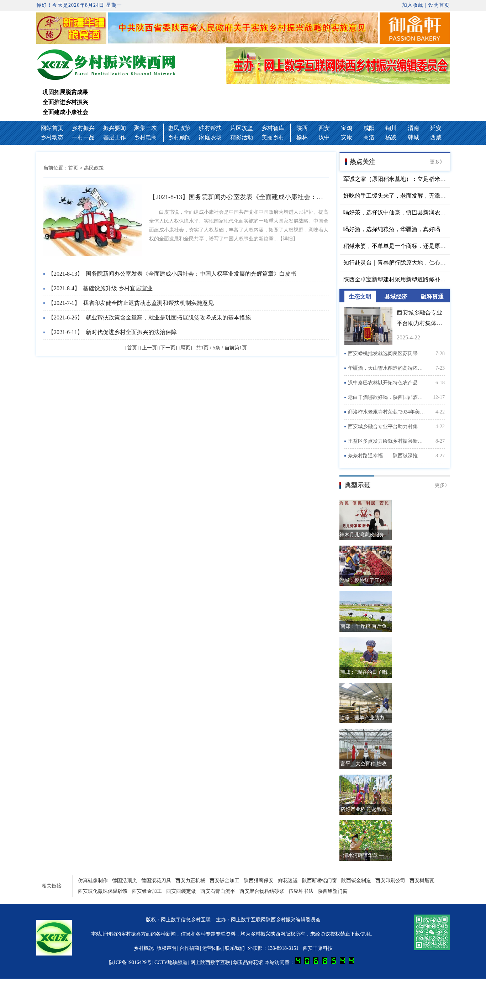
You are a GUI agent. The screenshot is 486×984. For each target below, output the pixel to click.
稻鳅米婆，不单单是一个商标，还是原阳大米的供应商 (411, 246)
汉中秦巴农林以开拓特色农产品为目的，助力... (387, 382)
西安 (324, 128)
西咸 (436, 137)
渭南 (413, 128)
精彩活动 (241, 137)
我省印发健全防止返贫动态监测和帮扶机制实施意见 (131, 303)
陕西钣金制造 (356, 880)
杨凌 (391, 137)
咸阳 (369, 128)
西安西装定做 (181, 891)
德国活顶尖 (124, 880)
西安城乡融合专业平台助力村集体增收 (387, 426)
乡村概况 (144, 948)
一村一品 (83, 137)
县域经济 (396, 296)
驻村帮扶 (210, 128)
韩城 (413, 137)
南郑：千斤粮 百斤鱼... (365, 626)
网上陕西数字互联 (210, 962)
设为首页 (439, 5)
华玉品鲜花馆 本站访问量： (264, 962)
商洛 (369, 137)
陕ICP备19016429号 (130, 962)
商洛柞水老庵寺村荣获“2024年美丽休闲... (387, 412)
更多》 (437, 162)
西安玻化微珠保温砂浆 (103, 891)
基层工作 (114, 137)
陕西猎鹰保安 (259, 880)
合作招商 (189, 948)
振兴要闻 (114, 128)
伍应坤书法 (301, 891)
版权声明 (166, 948)
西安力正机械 (190, 880)
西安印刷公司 (390, 880)
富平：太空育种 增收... (365, 763)
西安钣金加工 (224, 880)
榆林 (302, 137)
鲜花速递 (288, 880)
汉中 (324, 137)
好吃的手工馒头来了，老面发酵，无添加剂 (397, 196)
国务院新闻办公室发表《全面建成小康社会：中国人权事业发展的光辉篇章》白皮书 (172, 274)
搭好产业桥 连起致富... (365, 809)
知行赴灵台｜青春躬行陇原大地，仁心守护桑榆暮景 (408, 263)
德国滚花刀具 (156, 880)
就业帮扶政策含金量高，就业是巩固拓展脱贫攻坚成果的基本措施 (149, 317)
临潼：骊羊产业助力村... (365, 717)
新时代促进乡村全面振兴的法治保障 (112, 332)
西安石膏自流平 (217, 891)
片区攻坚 (241, 128)
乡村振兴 (83, 128)
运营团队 (212, 948)
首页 (73, 168)
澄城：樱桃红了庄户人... (365, 580)
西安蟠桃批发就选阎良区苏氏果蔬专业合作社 (387, 353)
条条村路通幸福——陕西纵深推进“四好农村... (387, 455)
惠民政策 (179, 128)
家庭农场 (210, 137)
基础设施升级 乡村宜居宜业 (100, 288)
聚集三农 (145, 128)
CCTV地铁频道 (170, 962)
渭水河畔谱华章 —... (366, 855)
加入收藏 (412, 5)
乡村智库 (273, 128)
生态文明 (360, 296)
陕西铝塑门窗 (333, 891)
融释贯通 (432, 296)
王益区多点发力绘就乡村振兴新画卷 (387, 441)
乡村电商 (145, 137)
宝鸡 (346, 128)
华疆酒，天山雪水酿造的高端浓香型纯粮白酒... (387, 368)
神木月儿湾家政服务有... (365, 534)
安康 (346, 137)
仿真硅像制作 (93, 880)
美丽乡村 (273, 137)
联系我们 (235, 948)
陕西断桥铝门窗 (319, 880)
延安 (436, 128)
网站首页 (52, 128)
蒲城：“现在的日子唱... (365, 672)
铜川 (391, 128)
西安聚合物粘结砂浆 (261, 891)
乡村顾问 (179, 137)
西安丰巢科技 (318, 948)
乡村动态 (52, 137)
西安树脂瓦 (422, 880)
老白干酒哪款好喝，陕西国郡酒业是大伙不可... (387, 397)
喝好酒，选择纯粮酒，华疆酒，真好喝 (391, 229)
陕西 (302, 128)
